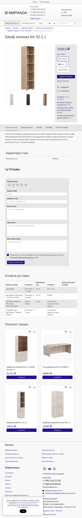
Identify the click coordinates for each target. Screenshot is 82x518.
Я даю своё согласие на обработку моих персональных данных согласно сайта (37, 256)
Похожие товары (62, 127)
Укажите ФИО (12, 191)
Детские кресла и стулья (14, 458)
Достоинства (11, 206)
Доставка (49, 127)
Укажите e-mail (12, 198)
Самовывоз (60, 97)
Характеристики (27, 127)
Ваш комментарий (13, 239)
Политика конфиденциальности (17, 495)
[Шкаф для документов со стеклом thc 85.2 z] (21, 349)
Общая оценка (12, 181)
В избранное (64, 87)
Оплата (7, 480)
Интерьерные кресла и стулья (53, 454)
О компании (9, 473)
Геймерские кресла (12, 454)
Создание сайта (48, 511)
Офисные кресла (28, 23)
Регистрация (44, 2)
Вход (35, 2)
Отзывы (39, 127)
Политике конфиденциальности (22, 257)
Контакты (8, 491)
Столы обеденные (11, 461)
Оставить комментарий (15, 262)
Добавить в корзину (66, 76)
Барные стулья (47, 458)
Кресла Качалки (47, 461)
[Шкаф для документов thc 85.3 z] (57, 405)
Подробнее (21, 377)
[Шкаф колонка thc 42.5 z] (21, 405)
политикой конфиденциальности (27, 504)
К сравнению (64, 91)
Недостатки (11, 222)
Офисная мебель (11, 23)
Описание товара (11, 127)
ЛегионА (59, 511)
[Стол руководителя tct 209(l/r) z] (57, 349)
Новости (8, 484)
